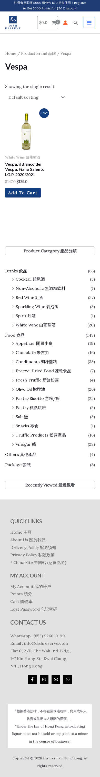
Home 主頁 (21, 532)
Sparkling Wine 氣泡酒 (37, 306)
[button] (75, 22)
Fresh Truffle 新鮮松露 (37, 380)
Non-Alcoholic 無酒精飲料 (40, 288)
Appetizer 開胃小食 (34, 343)
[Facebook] (32, 679)
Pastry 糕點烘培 (31, 407)
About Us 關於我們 (28, 539)
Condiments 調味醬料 (36, 361)
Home (10, 53)
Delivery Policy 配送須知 (33, 547)
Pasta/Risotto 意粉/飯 (38, 398)
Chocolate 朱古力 (32, 352)
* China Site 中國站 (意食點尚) (38, 562)
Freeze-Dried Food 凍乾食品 (43, 370)
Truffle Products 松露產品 (41, 435)
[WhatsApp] (67, 679)
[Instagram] (44, 679)
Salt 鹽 (22, 416)
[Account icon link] (65, 22)
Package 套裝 (18, 464)
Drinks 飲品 (16, 270)
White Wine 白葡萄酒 (36, 324)
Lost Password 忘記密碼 (33, 609)
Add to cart (23, 192)
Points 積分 (21, 593)
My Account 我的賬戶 (30, 586)
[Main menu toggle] (89, 22)
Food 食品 (15, 335)
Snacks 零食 (27, 425)
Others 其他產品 (20, 454)
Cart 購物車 (21, 601)
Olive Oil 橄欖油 (30, 389)
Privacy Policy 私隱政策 (32, 554)
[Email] (56, 679)
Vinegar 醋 (26, 444)
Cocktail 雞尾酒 (30, 279)
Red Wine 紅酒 (29, 297)
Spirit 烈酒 (26, 315)
